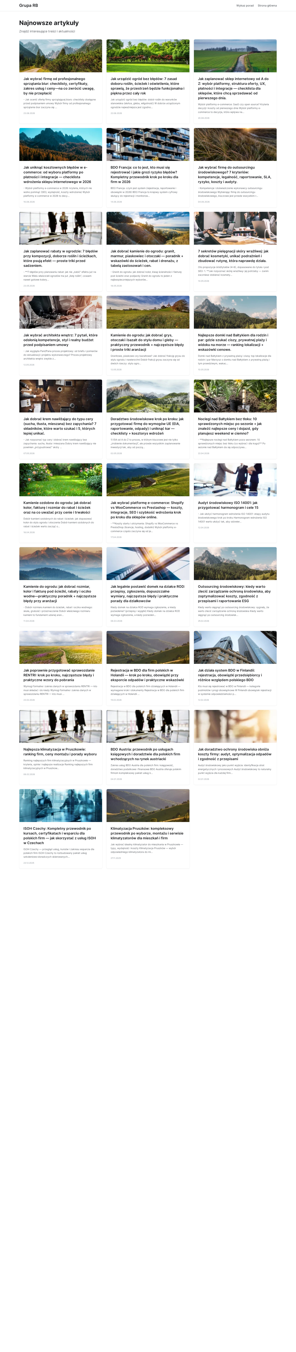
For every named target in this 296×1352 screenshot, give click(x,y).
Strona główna (267, 5)
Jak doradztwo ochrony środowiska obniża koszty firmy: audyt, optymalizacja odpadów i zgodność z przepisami (235, 754)
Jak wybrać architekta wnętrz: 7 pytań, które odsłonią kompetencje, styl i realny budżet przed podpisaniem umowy (60, 340)
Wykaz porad (245, 5)
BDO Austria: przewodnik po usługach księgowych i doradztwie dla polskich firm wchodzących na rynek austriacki (145, 754)
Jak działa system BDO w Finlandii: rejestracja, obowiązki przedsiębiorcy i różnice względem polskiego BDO (230, 675)
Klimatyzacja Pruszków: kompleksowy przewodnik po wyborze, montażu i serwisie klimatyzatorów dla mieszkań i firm (147, 833)
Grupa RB (28, 5)
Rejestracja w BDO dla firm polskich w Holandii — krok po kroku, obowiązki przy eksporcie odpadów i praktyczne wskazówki (147, 675)
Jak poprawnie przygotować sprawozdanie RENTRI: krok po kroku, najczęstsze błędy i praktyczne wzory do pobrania (59, 675)
